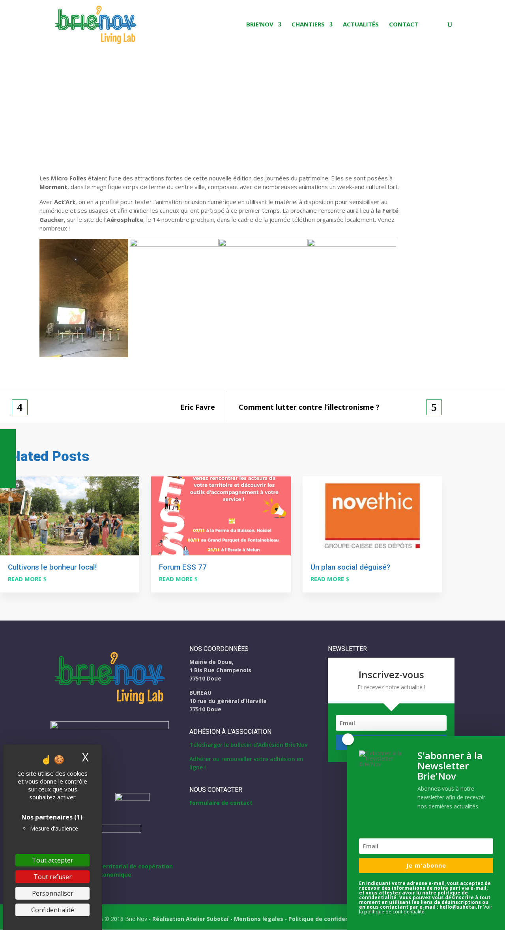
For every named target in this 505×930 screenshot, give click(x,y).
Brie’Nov (259, 24)
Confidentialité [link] (52, 910)
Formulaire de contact (220, 802)
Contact (403, 24)
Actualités (361, 24)
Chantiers (308, 24)
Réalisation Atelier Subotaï (190, 918)
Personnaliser (52, 893)
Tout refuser (53, 876)
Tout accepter (52, 860)
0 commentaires (93, 108)
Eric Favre (197, 407)
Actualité (53, 108)
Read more (24, 579)
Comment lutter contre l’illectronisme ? (309, 407)
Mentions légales (258, 918)
